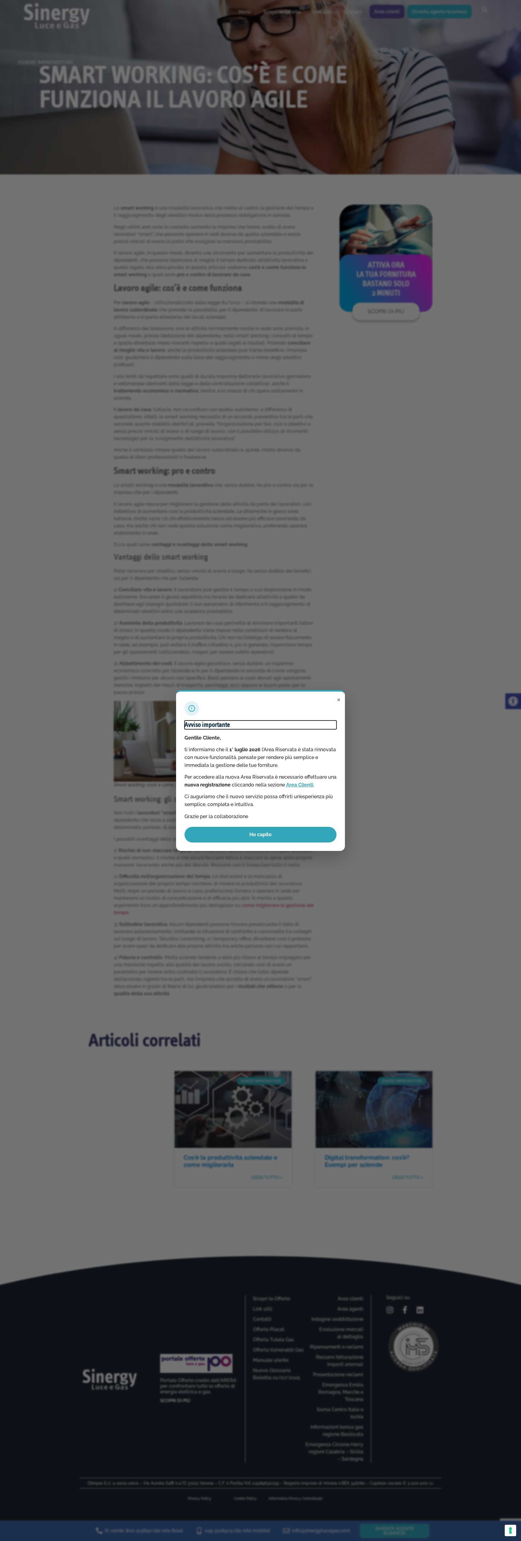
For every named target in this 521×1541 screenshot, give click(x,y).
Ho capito (260, 834)
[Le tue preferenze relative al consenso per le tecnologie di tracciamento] (510, 1530)
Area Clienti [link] (299, 785)
